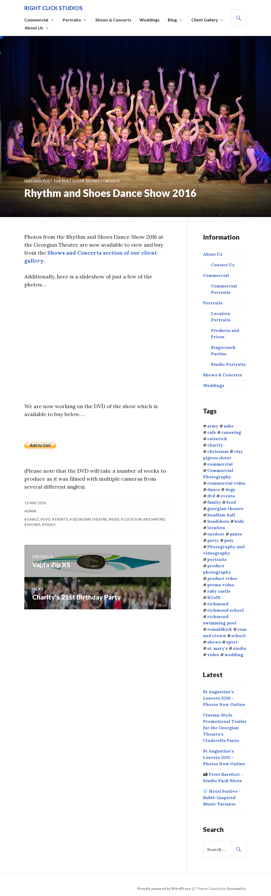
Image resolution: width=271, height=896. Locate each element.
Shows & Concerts (113, 19)
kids (115, 519)
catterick (217, 438)
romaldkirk (219, 629)
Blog (172, 19)
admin (30, 511)
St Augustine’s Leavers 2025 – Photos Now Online (224, 757)
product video (222, 578)
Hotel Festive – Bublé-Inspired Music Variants (222, 798)
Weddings (149, 19)
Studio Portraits (228, 364)
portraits (217, 559)
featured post (38, 181)
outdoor (215, 534)
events (61, 519)
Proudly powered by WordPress (164, 888)
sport (232, 642)
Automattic (236, 888)
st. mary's (217, 648)
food (231, 502)
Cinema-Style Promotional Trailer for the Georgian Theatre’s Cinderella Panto (225, 727)
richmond (155, 519)
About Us (34, 27)
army (212, 426)
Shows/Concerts (103, 181)
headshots (218, 521)
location (133, 519)
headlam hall (221, 514)
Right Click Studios (53, 8)
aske (228, 426)
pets (228, 540)
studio (239, 648)
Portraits (72, 19)
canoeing (231, 432)
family (214, 502)
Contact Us (222, 264)
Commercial (36, 19)
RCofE (213, 597)
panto (236, 534)
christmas (218, 451)
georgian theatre (89, 519)
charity (215, 445)
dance (33, 519)
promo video (220, 584)
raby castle (219, 591)
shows (33, 525)
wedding (233, 654)
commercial (220, 464)
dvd (47, 519)
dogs (230, 489)
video (49, 525)
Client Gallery (204, 19)
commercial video (226, 483)
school (238, 635)
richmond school (225, 610)
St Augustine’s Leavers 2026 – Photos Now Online (224, 698)
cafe (211, 432)
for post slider (69, 181)
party (213, 540)
